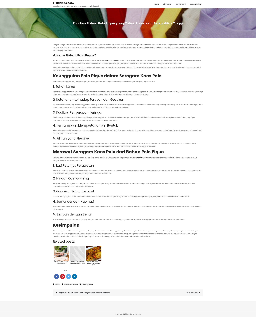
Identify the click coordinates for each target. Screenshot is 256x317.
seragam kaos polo (112, 60)
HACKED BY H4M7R (192, 293)
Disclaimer (167, 4)
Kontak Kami (181, 4)
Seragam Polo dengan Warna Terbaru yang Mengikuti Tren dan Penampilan (84, 293)
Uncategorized (87, 284)
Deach (57, 284)
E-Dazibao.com (63, 3)
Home (156, 4)
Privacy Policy (195, 4)
